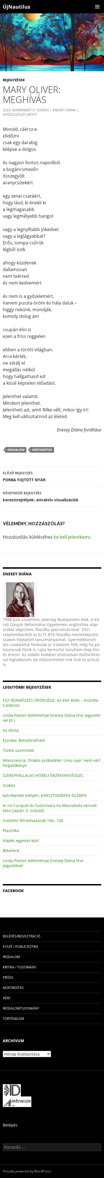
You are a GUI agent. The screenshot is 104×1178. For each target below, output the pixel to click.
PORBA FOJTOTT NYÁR (24, 476)
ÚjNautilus (16, 6)
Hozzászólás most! (20, 114)
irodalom (15, 450)
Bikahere (11, 850)
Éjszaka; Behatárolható (24, 740)
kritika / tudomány (19, 967)
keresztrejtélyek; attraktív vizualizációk (40, 496)
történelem (13, 1018)
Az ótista (11, 730)
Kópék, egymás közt (21, 840)
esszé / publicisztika (20, 946)
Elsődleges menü (97, 6)
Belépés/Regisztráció (21, 936)
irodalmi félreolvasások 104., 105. (33, 820)
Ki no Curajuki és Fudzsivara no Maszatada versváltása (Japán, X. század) (50, 808)
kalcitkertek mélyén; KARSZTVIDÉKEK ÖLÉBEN (45, 795)
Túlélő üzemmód (18, 750)
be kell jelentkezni (72, 537)
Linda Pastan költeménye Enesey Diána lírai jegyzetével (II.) (52, 718)
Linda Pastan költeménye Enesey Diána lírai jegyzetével (43, 863)
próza (8, 977)
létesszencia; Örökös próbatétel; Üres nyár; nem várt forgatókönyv (51, 763)
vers (7, 998)
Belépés (10, 1125)
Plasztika (11, 830)
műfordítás (42, 450)
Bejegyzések (14, 80)
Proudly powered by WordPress (27, 1171)
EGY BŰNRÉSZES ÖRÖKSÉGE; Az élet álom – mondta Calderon (50, 703)
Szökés (9, 785)
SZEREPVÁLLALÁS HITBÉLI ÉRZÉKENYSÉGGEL (43, 775)
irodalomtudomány (21, 1008)
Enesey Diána (64, 110)
